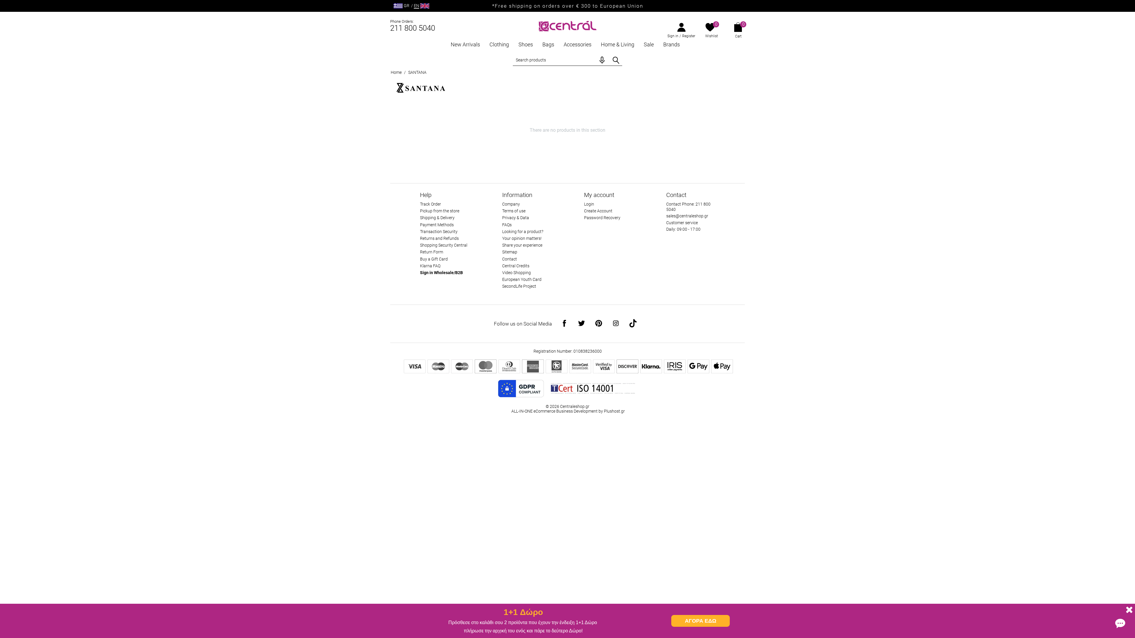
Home (396, 72)
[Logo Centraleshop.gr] (567, 25)
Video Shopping (516, 272)
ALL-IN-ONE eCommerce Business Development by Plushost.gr (568, 411)
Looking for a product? (522, 231)
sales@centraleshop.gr (687, 216)
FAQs (507, 224)
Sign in (672, 36)
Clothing (499, 44)
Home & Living (617, 44)
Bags (548, 44)
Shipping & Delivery (437, 217)
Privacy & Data (515, 217)
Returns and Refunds (439, 238)
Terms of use (514, 211)
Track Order (430, 204)
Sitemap (509, 252)
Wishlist (711, 36)
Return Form (431, 252)
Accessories (577, 44)
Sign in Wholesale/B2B (441, 272)
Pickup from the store (439, 211)
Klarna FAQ (430, 265)
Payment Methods (437, 224)
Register (688, 36)
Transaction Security (439, 231)
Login (589, 204)
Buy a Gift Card (434, 259)
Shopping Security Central (443, 245)
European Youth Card (521, 279)
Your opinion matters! (521, 238)
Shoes (525, 44)
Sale (649, 44)
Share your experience (522, 245)
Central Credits (515, 265)
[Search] (616, 60)
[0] (710, 27)
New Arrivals (465, 44)
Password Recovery (602, 217)
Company (511, 204)
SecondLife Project (519, 286)
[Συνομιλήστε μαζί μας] (1120, 623)
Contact (509, 259)
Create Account (598, 211)
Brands (671, 44)
